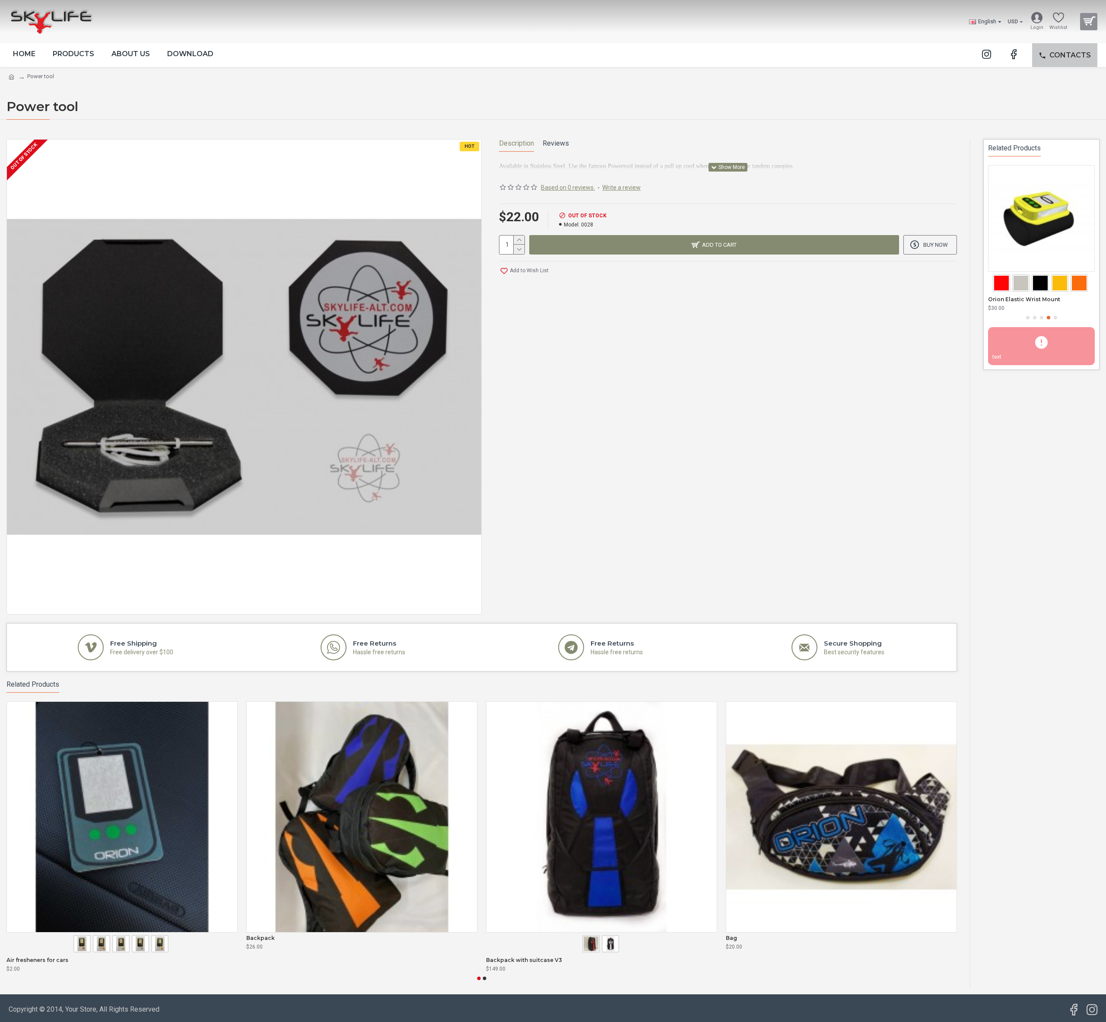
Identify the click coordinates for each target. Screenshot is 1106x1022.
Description (516, 143)
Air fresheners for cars (37, 960)
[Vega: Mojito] (122, 944)
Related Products (32, 684)
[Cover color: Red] (1002, 284)
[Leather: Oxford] (592, 944)
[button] (479, 978)
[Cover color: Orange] (1080, 284)
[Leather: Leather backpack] (611, 944)
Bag (731, 938)
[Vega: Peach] (161, 944)
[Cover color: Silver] (1022, 284)
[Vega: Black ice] (141, 944)
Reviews (556, 143)
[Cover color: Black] (1041, 284)
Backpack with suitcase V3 (524, 960)
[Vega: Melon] (102, 944)
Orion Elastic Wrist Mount (1024, 299)
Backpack (260, 938)
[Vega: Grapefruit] (83, 944)
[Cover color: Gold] (1061, 284)
